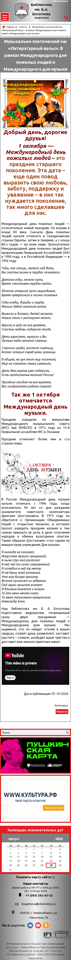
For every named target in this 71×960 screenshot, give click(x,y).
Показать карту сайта (33, 877)
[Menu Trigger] (4, 16)
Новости (23, 27)
